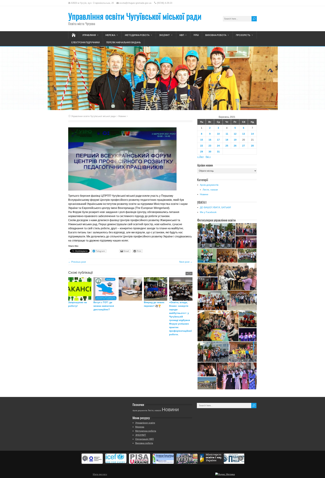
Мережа (110, 35)
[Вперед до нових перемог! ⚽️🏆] (156, 289)
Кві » (208, 156)
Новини (204, 194)
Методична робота (137, 35)
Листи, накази (210, 189)
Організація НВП (144, 439)
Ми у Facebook (208, 212)
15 (201, 139)
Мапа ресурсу (100, 474)
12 (235, 133)
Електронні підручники (85, 42)
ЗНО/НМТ (164, 35)
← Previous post (77, 261)
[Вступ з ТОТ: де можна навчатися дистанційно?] (106, 289)
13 (243, 133)
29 (201, 151)
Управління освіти (145, 422)
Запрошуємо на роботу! (77, 304)
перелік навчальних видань (123, 42)
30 (210, 151)
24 (218, 145)
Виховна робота (215, 35)
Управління (89, 35)
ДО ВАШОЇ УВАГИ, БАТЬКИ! (215, 207)
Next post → (185, 261)
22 (201, 145)
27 (243, 145)
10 (218, 133)
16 (210, 139)
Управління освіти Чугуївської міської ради (134, 16)
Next (240, 458)
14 (252, 133)
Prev (85, 458)
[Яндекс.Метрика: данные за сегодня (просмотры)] (225, 474)
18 (226, 139)
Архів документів (209, 184)
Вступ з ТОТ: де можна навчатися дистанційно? (103, 306)
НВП (181, 35)
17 (218, 139)
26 (235, 145)
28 (252, 145)
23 (210, 145)
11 (227, 133)
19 (235, 139)
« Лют (200, 156)
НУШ (196, 35)
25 (226, 145)
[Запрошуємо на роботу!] (80, 289)
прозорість (243, 35)
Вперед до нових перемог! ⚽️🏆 (154, 304)
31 (218, 151)
